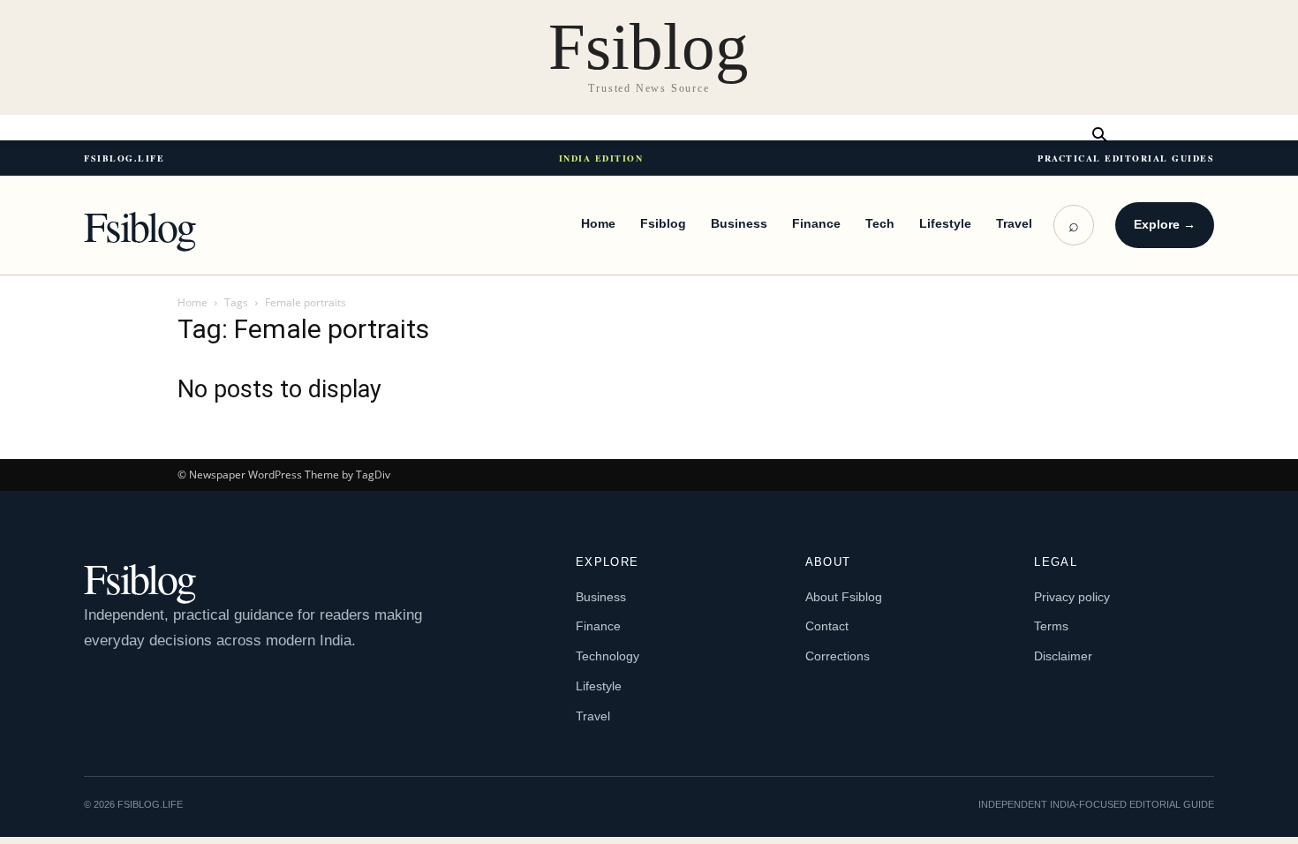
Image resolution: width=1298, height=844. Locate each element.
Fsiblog (139, 225)
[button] (1099, 136)
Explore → (1165, 224)
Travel (1014, 223)
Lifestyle (945, 223)
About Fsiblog (843, 597)
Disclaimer (1063, 656)
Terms (1051, 626)
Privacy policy (1072, 597)
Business (739, 223)
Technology (607, 656)
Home (598, 223)
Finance (816, 223)
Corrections (837, 656)
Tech (879, 223)
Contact (827, 626)
